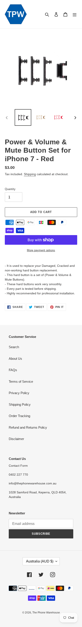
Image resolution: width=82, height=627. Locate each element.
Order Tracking (19, 416)
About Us (15, 358)
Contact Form (18, 465)
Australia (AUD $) (39, 561)
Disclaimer (16, 439)
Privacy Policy (19, 393)
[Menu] (74, 14)
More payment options (41, 250)
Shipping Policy (20, 404)
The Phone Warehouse (46, 612)
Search (14, 347)
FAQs (13, 370)
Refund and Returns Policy (28, 427)
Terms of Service (21, 381)
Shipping (30, 174)
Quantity (10, 189)
